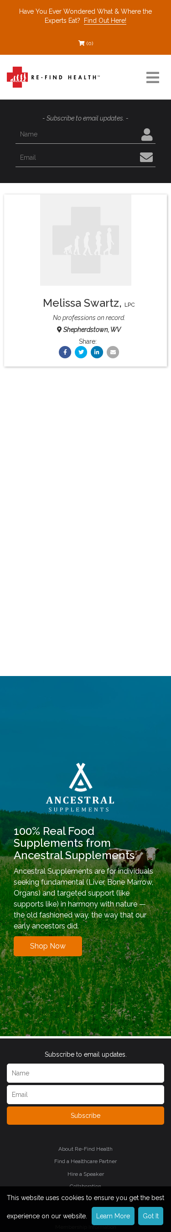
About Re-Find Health (85, 1149)
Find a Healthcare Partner (85, 1161)
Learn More (113, 1216)
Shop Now (48, 946)
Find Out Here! (105, 20)
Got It (151, 1216)
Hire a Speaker (85, 1174)
